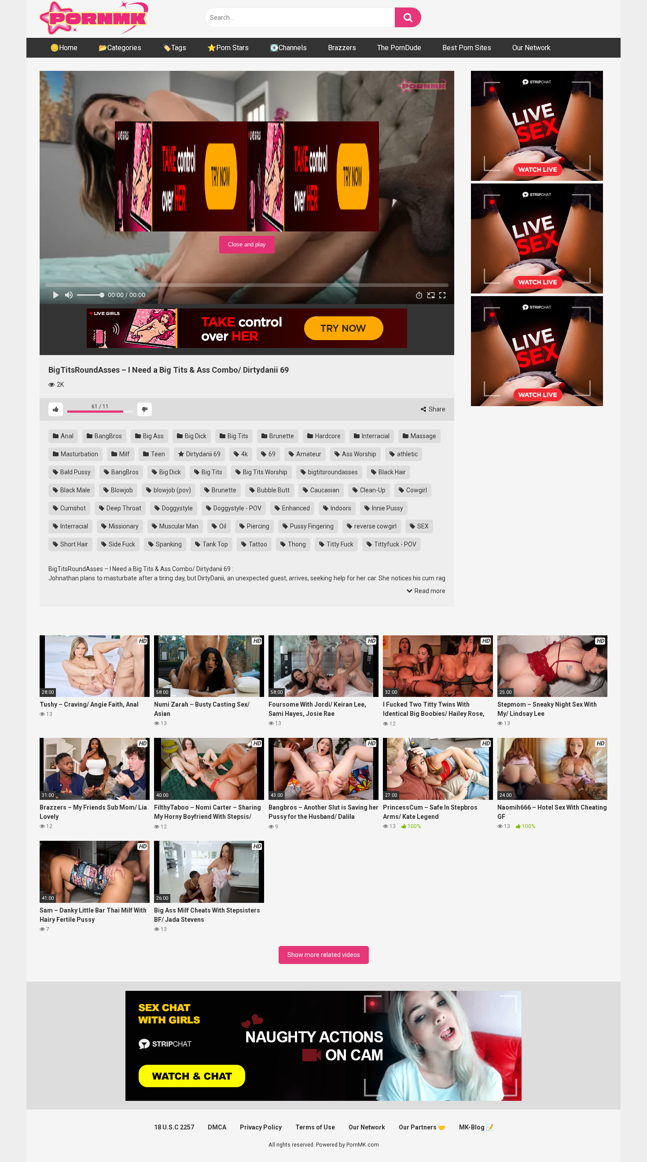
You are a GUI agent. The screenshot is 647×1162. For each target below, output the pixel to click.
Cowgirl (416, 490)
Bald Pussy (75, 472)
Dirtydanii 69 (203, 454)
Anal (66, 436)
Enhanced (295, 508)
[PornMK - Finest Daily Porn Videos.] (95, 19)
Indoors (340, 508)
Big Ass (153, 436)
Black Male (74, 490)
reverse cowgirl (375, 526)
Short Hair (73, 544)
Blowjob (121, 490)
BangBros (107, 436)
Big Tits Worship (264, 472)
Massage (422, 436)
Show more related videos (323, 954)
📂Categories (120, 48)
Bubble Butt (273, 490)
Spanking (168, 544)
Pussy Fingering (311, 526)
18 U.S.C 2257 (174, 1127)
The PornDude (399, 48)
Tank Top (214, 544)
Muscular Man (178, 526)
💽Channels (288, 48)
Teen (157, 454)
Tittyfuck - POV (394, 544)
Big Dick (195, 436)
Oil (222, 526)
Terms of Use (315, 1127)
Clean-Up (372, 490)
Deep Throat (123, 508)
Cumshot (72, 508)
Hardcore (327, 436)
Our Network (531, 48)
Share (436, 409)
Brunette (281, 436)
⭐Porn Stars (228, 48)
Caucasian (324, 490)
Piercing (257, 526)
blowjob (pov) (171, 490)
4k (244, 454)
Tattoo (257, 544)
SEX (422, 526)
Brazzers (342, 48)
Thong (296, 544)
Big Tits (237, 436)
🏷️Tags (174, 48)
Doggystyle (177, 508)
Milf (124, 454)
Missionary (123, 526)
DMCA (217, 1127)
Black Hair (391, 472)
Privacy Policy (261, 1127)
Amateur (308, 454)
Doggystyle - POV (236, 508)
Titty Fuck (339, 544)
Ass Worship (358, 454)
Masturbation (78, 454)
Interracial (375, 436)
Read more (429, 590)
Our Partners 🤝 (422, 1127)
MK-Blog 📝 (476, 1127)
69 (271, 454)
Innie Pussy (387, 508)
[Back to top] (617, 1135)
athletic (407, 454)
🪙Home (63, 48)
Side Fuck (121, 544)
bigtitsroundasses (332, 472)
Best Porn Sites (466, 48)
